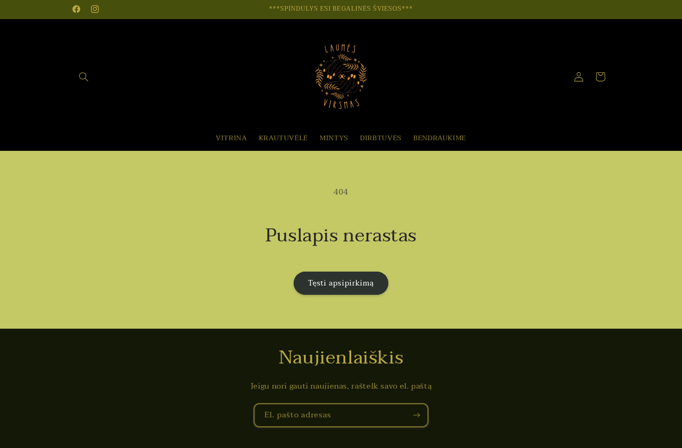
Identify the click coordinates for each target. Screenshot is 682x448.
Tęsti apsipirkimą (341, 283)
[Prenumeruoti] (416, 415)
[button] (84, 76)
